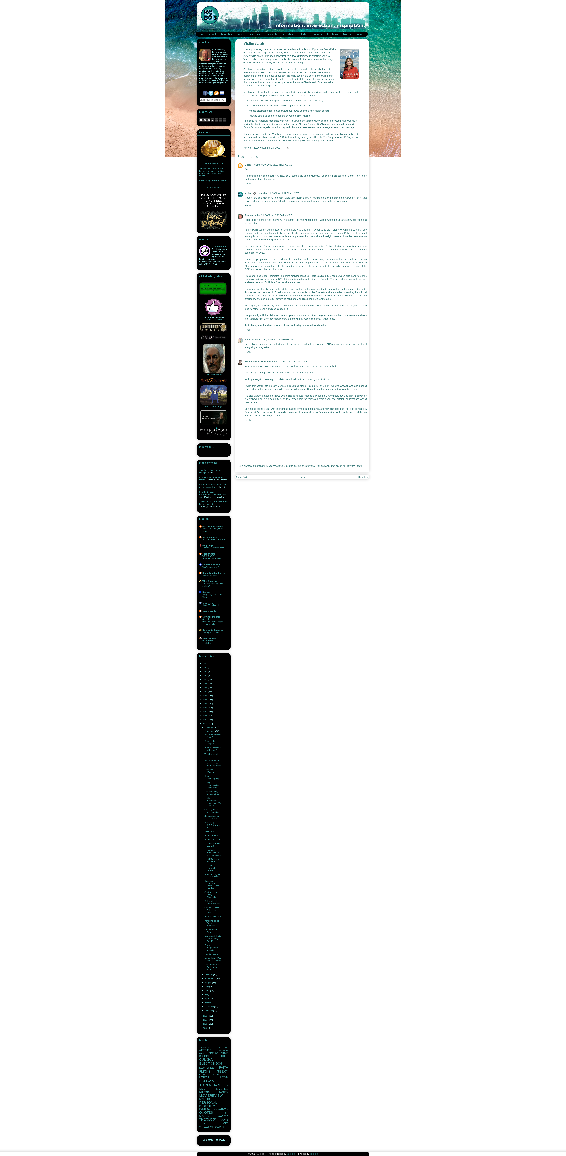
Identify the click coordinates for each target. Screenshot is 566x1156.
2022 (205, 671)
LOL (202, 1088)
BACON (203, 1053)
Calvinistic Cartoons (212, 630)
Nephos (206, 592)
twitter (347, 33)
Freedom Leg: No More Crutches (212, 875)
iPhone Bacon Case (210, 930)
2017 (205, 691)
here (333, 466)
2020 (205, 679)
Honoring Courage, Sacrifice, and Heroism (211, 884)
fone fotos (207, 603)
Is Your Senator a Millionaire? (212, 748)
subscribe (272, 33)
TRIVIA (203, 1123)
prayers (317, 33)
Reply (248, 183)
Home (302, 477)
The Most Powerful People (209, 868)
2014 (205, 703)
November (210, 731)
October (209, 974)
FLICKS (205, 1071)
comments (256, 33)
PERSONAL (208, 1102)
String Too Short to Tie (213, 573)
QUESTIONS (221, 1109)
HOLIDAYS (207, 1081)
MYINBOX (205, 1099)
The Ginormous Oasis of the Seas (211, 967)
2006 (205, 1024)
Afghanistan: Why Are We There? (212, 959)
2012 (205, 711)
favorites (226, 33)
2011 (205, 715)
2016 (205, 695)
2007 (205, 1020)
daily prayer (208, 545)
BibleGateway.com (219, 180)
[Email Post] (288, 147)
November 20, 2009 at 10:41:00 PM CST (271, 215)
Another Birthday (209, 575)
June (207, 991)
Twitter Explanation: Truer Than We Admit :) (212, 802)
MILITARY (204, 1092)
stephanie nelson (211, 564)
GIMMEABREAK (206, 1075)
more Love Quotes (214, 188)
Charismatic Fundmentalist (318, 82)
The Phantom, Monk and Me (211, 792)
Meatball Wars (211, 954)
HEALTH (204, 1077)
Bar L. (248, 339)
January (209, 1011)
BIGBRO (213, 1053)
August (208, 982)
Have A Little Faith (212, 916)
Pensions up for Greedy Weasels (211, 923)
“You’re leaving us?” (210, 567)
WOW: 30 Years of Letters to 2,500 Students (212, 763)
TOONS (223, 1119)
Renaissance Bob (214, 374)
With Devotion (209, 581)
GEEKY (222, 1071)
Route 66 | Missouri (210, 605)
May (207, 994)
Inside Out (206, 643)
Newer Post (241, 477)
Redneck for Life (212, 839)
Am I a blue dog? (213, 406)
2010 (205, 719)
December (210, 727)
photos (304, 33)
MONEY (223, 1092)
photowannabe (210, 537)
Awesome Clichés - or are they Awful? (212, 938)
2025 (205, 663)
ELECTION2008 (211, 1063)
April (207, 998)
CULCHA (206, 1059)
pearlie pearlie (209, 611)
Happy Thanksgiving (211, 777)
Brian (248, 165)
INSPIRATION (209, 1085)
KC (226, 1085)
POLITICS (204, 1109)
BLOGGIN (204, 1056)
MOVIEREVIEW (211, 1095)
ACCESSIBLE (223, 1048)
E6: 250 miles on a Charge (212, 860)
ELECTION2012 (206, 1068)
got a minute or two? (212, 526)
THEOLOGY (208, 1119)
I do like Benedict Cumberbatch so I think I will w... (212, 494)
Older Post (363, 477)
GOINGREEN (222, 1075)
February (209, 1007)
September (210, 978)
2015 (205, 699)
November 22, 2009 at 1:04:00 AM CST (272, 339)
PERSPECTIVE (207, 1106)
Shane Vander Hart (255, 361)
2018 (205, 687)
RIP (226, 1112)
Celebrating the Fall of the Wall (212, 902)
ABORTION (204, 1047)
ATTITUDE (205, 1050)
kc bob (248, 193)
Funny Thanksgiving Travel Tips (211, 785)
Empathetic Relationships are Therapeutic (213, 852)
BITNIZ (224, 1053)
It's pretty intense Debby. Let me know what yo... (212, 485)
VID (225, 1123)
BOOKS (223, 1056)
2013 (205, 707)
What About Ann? (220, 246)
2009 (205, 723)
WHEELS (204, 1126)
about (212, 33)
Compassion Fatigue (210, 742)
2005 (205, 1028)
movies (241, 33)
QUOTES (206, 1112)
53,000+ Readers (214, 320)
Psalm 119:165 (206, 176)
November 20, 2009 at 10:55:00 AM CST (273, 165)
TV (215, 1123)
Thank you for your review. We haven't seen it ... (213, 502)
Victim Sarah (210, 831)
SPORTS (204, 1115)
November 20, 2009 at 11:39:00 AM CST (278, 193)
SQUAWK (222, 1115)
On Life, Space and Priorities (211, 810)
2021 (205, 675)
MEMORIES (221, 1089)
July (207, 987)
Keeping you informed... (212, 632)
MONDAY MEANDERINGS (214, 539)
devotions (289, 33)
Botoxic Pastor (211, 835)
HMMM (224, 1077)
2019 (205, 683)
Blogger (314, 1154)
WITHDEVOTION (217, 1127)
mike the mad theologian (209, 639)
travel (359, 33)
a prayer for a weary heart (213, 548)
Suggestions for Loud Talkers (211, 817)
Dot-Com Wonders (209, 770)
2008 (205, 1016)
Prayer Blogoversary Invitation (211, 947)
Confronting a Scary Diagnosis (210, 894)
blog (201, 33)
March (208, 1003)
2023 (205, 667)
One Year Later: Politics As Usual (211, 910)
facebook (332, 33)
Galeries (291, 1154)
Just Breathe (208, 554)
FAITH (223, 1067)
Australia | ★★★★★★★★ (212, 825)
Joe (247, 215)
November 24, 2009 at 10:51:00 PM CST (288, 361)
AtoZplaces (223, 1050)
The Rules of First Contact (212, 844)
